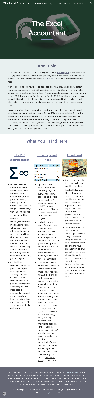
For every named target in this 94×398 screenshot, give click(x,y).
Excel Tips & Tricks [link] (67, 3)
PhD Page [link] (48, 3)
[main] (47, 29)
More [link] (81, 3)
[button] (91, 3)
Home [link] (38, 3)
